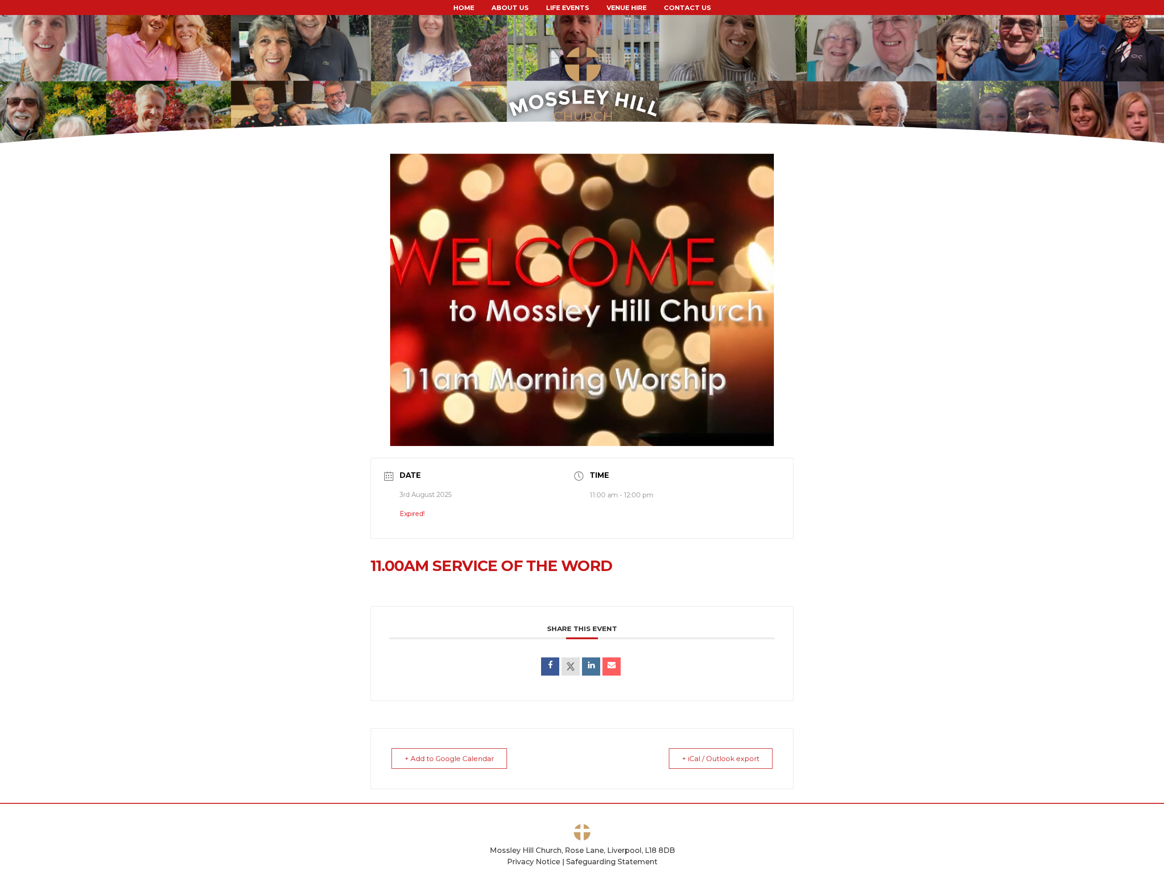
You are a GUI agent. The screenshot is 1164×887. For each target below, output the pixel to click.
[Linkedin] (591, 666)
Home (463, 7)
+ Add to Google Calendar (449, 758)
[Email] (611, 666)
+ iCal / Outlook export (720, 758)
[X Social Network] (571, 666)
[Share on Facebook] (550, 666)
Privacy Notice (533, 861)
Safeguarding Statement (611, 861)
